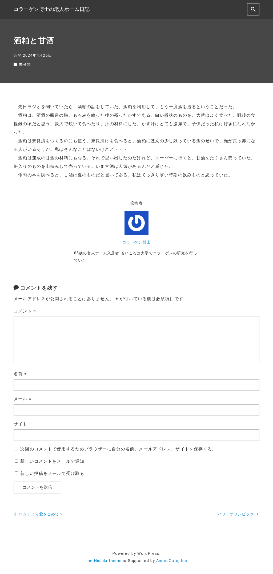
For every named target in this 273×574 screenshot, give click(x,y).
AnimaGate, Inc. (172, 561)
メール (22, 398)
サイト (20, 423)
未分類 (25, 64)
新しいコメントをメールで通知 (52, 461)
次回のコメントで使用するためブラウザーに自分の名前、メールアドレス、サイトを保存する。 (118, 448)
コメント (25, 311)
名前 (20, 373)
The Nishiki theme (103, 561)
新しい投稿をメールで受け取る (52, 473)
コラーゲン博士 (136, 242)
